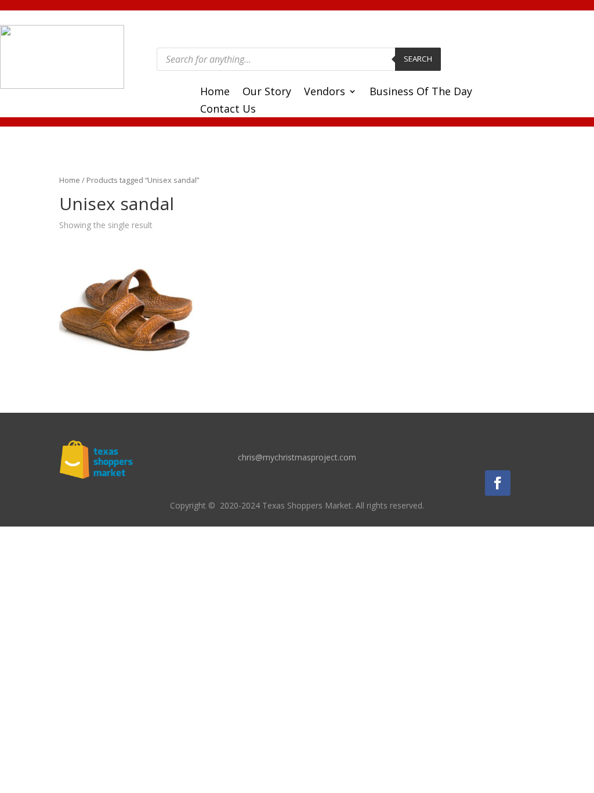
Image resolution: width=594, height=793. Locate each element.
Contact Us (228, 110)
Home (215, 92)
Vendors (324, 92)
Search (418, 58)
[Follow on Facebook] (497, 483)
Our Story (266, 92)
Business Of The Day (421, 92)
